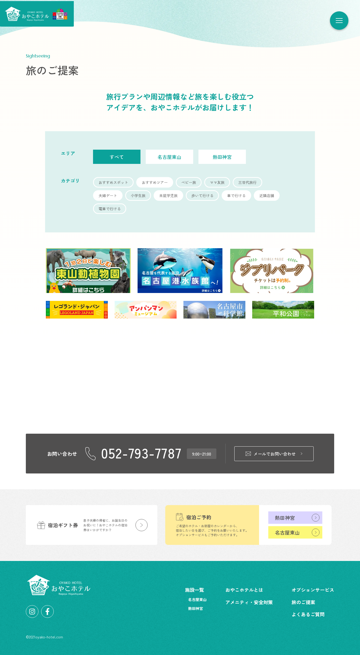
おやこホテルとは (244, 589)
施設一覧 (194, 589)
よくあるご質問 (308, 614)
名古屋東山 (287, 532)
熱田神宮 (285, 517)
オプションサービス (312, 589)
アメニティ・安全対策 (249, 602)
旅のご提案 (303, 602)
